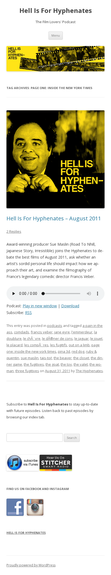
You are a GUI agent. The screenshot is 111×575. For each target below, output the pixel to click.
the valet (81, 364)
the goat (52, 364)
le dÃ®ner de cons (57, 338)
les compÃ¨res (36, 345)
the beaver (63, 357)
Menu (55, 35)
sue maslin (30, 357)
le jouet (96, 338)
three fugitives (27, 370)
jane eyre (62, 332)
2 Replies (13, 231)
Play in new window (40, 305)
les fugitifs (58, 345)
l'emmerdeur (81, 332)
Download (70, 305)
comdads (21, 332)
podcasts (54, 325)
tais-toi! (46, 357)
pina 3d (64, 351)
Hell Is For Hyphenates (55, 10)
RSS (28, 312)
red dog (78, 351)
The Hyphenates (89, 370)
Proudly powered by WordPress (31, 565)
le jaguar (81, 338)
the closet (81, 357)
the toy (66, 364)
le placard (14, 345)
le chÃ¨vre (31, 338)
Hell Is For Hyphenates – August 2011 (53, 218)
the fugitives (34, 364)
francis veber (42, 332)
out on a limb (79, 345)
